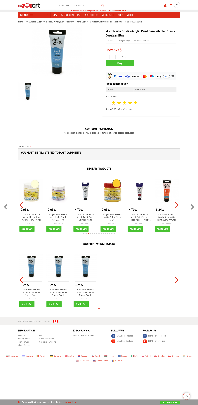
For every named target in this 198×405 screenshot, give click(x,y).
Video (130, 15)
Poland (148, 356)
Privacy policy (23, 338)
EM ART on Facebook (125, 335)
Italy (136, 356)
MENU (24, 15)
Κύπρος (189, 356)
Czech (97, 356)
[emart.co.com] (29, 5)
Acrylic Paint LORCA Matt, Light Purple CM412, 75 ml (58, 217)
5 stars (135, 103)
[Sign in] (165, 5)
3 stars (125, 103)
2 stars (119, 103)
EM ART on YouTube (125, 341)
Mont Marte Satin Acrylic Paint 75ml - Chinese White (85, 217)
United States (102, 361)
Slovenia (175, 356)
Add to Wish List (143, 41)
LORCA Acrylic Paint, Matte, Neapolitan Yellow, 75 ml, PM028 (31, 217)
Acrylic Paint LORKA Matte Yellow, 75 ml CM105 (112, 217)
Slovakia (161, 356)
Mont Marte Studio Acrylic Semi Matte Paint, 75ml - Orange (166, 217)
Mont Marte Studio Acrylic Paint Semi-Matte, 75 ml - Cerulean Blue (31, 292)
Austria (71, 356)
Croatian (84, 356)
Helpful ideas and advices (83, 335)
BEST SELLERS (91, 15)
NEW (55, 15)
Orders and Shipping (47, 342)
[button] (83, 233)
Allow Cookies (170, 402)
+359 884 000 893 (118, 11)
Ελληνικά (29, 356)
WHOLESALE (108, 15)
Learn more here (69, 402)
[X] (19, 402)
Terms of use (23, 342)
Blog (120, 15)
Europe (124, 356)
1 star (114, 103)
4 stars (130, 103)
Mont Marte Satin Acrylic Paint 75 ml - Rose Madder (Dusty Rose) (140, 217)
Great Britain (84, 361)
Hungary (110, 356)
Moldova (118, 361)
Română (43, 356)
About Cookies (24, 345)
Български (13, 356)
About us (22, 335)
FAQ (41, 335)
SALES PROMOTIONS (71, 15)
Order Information (46, 338)
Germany (57, 356)
